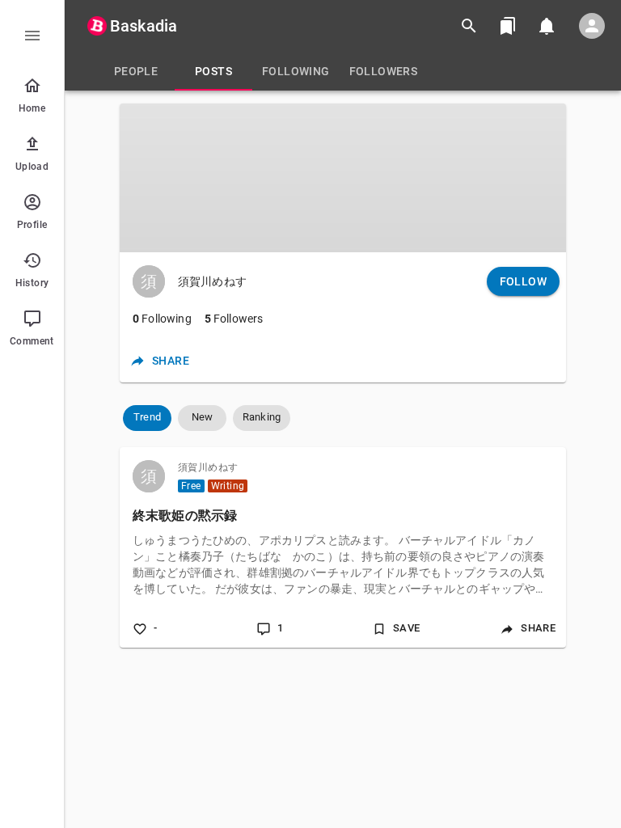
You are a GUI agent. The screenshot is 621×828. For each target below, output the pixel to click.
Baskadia (143, 26)
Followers (234, 318)
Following (162, 318)
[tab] (136, 71)
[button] (147, 418)
